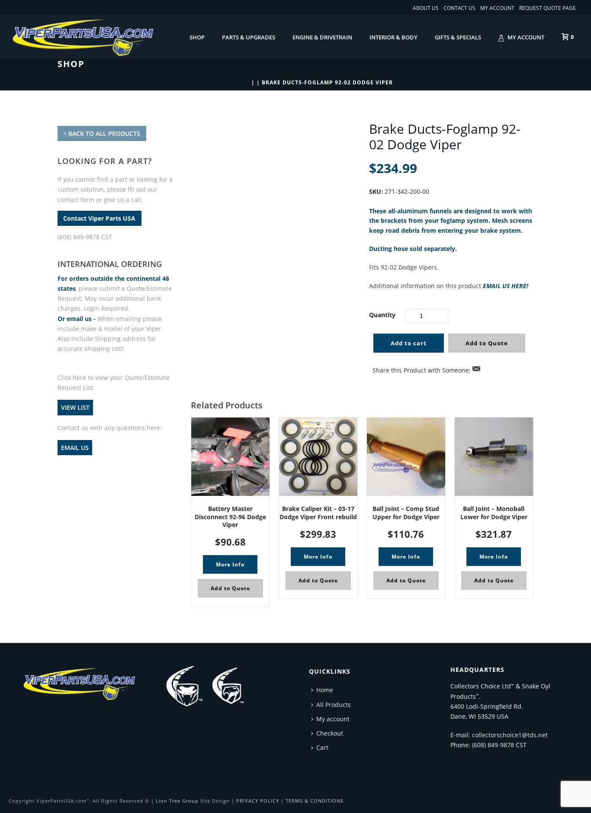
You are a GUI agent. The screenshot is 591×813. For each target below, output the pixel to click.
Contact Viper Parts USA (99, 218)
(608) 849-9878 (493, 745)
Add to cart (409, 343)
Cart (322, 747)
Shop (197, 37)
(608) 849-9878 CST (85, 237)
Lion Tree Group (177, 800)
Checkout (329, 733)
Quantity (382, 315)
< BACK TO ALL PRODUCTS (101, 133)
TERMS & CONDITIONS (315, 800)
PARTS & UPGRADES (248, 37)
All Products (333, 705)
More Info (230, 564)
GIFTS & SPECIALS (458, 37)
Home (324, 690)
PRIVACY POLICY (257, 800)
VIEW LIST (75, 407)
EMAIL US (75, 447)
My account (525, 37)
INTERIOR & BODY (393, 37)
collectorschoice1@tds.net (510, 735)
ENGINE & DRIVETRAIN (322, 37)
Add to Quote (487, 343)
